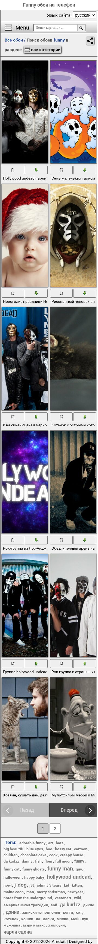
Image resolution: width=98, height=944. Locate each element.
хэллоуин (56, 925)
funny (79, 861)
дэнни (12, 912)
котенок (11, 919)
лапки (48, 919)
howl (8, 885)
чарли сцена (18, 932)
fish (38, 861)
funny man (60, 868)
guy (79, 869)
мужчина (12, 925)
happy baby (34, 877)
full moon (63, 861)
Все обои (14, 40)
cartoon (80, 849)
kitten (77, 885)
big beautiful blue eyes (23, 849)
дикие (88, 905)
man (30, 892)
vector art (63, 898)
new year (75, 892)
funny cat (12, 869)
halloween (13, 877)
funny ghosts (33, 869)
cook (53, 855)
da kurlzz (11, 861)
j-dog (20, 885)
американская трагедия (26, 905)
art (50, 843)
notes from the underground (28, 898)
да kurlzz (70, 904)
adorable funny (32, 843)
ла (38, 919)
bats (59, 843)
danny (27, 861)
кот (79, 912)
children (11, 855)
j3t (31, 885)
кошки (27, 919)
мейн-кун (79, 919)
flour (48, 861)
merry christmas (51, 892)
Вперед (69, 810)
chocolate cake (33, 855)
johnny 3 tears (49, 885)
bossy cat (63, 849)
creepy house (71, 855)
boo (49, 849)
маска (62, 918)
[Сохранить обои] (36, 170)
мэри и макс (34, 925)
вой (54, 905)
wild (77, 898)
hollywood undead (69, 876)
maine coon (14, 892)
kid (66, 885)
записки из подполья (41, 912)
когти (68, 912)
